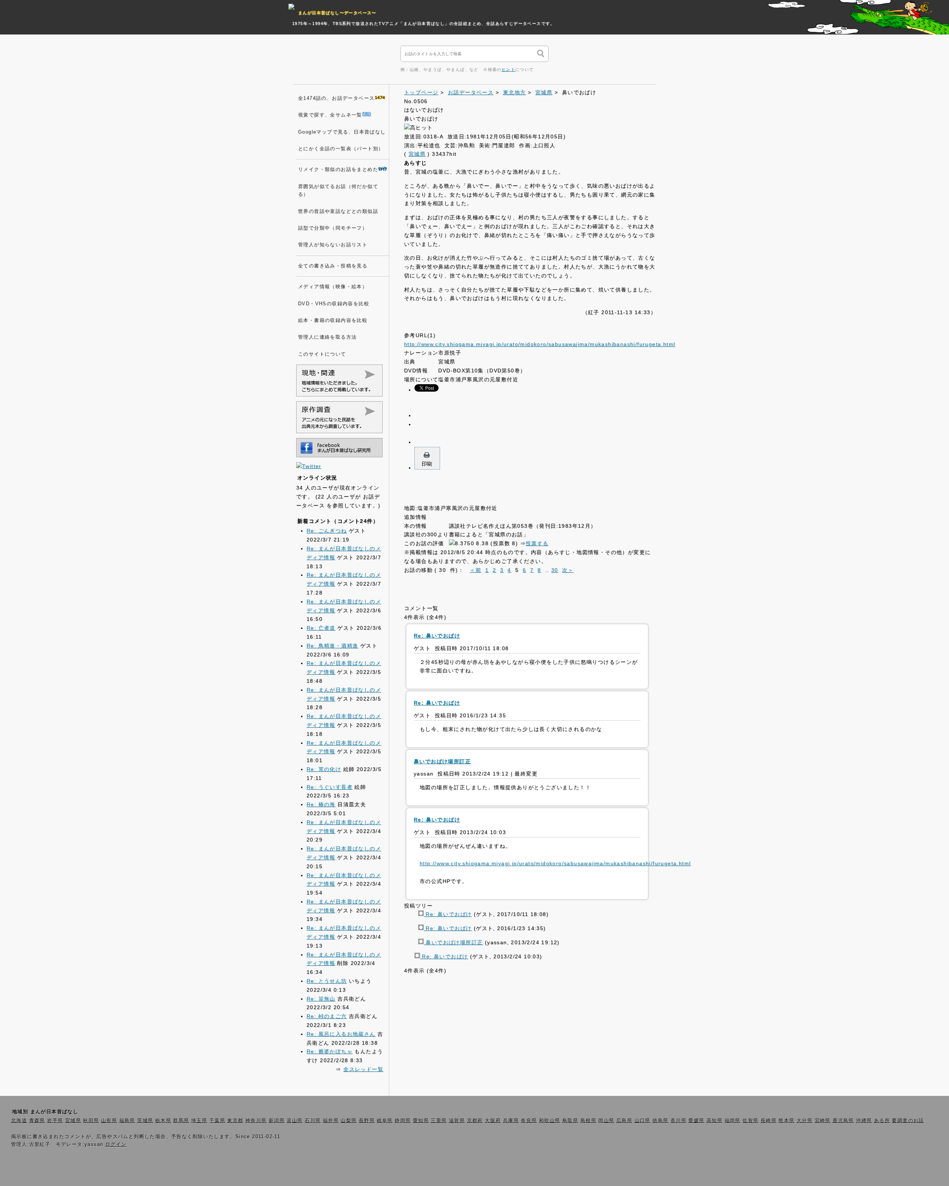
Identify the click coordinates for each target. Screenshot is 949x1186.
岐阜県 (385, 1120)
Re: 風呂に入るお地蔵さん (341, 1034)
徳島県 (660, 1120)
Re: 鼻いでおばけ (448, 914)
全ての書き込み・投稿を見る (332, 266)
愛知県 (421, 1120)
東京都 (235, 1120)
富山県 (295, 1120)
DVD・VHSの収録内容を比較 (333, 303)
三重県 (439, 1120)
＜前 (475, 570)
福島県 (127, 1120)
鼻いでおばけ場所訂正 (453, 942)
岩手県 (55, 1120)
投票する (537, 543)
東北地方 (514, 92)
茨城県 (145, 1120)
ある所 (882, 1120)
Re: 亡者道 (321, 628)
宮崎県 (823, 1120)
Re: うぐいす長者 (330, 787)
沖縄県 (864, 1120)
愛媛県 (696, 1120)
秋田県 (91, 1120)
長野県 (367, 1120)
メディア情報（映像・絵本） (332, 286)
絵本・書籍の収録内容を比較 (332, 320)
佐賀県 (750, 1120)
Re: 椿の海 (321, 804)
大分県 (805, 1120)
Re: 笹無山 (321, 999)
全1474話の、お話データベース (336, 98)
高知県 (715, 1120)
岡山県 (606, 1120)
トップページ (421, 92)
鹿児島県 (843, 1120)
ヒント (508, 69)
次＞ (567, 570)
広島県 (624, 1120)
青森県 (37, 1120)
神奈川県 (256, 1120)
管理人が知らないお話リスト (332, 244)
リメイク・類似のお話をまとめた (338, 169)
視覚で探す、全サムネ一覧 (330, 115)
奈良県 (529, 1120)
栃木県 (163, 1120)
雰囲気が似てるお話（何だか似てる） (338, 190)
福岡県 (733, 1120)
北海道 (19, 1120)
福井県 (331, 1120)
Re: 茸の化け (324, 769)
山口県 (643, 1120)
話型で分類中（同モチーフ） (332, 228)
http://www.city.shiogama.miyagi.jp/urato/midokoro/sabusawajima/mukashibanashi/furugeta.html (539, 344)
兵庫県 (511, 1120)
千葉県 (217, 1120)
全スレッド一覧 (363, 1069)
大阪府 (493, 1120)
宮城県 (543, 92)
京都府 (475, 1120)
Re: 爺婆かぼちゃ (330, 1051)
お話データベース (470, 92)
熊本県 (786, 1120)
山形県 (109, 1120)
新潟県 (277, 1120)
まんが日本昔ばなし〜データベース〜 (337, 12)
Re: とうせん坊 (327, 981)
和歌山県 (550, 1120)
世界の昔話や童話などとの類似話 (338, 211)
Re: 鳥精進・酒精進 (332, 646)
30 (554, 570)
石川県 (313, 1120)
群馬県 (181, 1120)
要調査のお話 (908, 1120)
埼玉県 (199, 1120)
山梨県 (349, 1120)
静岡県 (403, 1120)
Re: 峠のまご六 (327, 1016)
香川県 (679, 1120)
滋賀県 (457, 1120)
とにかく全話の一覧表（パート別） (340, 148)
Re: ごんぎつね (327, 531)
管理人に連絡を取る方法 (327, 337)
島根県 (588, 1120)
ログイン (116, 1144)
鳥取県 (570, 1120)
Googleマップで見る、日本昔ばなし (342, 132)
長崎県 (769, 1120)
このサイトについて (322, 354)
